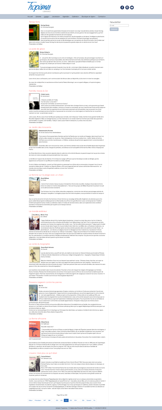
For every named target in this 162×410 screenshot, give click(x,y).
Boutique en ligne (88, 16)
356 (83, 400)
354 (75, 400)
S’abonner (114, 29)
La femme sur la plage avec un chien (46, 175)
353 (71, 400)
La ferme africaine (37, 318)
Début (30, 400)
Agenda (65, 16)
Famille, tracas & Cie (38, 91)
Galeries (75, 16)
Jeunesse (55, 16)
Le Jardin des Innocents (40, 127)
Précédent (38, 400)
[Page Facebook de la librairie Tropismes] (122, 7)
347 (45, 400)
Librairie (38, 16)
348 (49, 400)
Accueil (30, 16)
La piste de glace (37, 49)
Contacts (101, 16)
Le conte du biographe (39, 244)
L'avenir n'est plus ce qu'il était (43, 353)
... (53, 400)
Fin (94, 400)
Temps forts (34, 22)
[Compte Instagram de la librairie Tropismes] (127, 7)
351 (61, 400)
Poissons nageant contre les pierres (45, 282)
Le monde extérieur (38, 211)
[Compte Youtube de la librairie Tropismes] (132, 7)
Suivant (89, 400)
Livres (46, 16)
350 (57, 400)
